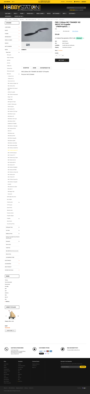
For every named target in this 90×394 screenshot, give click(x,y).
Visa (44, 351)
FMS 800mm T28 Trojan (12, 118)
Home (6, 19)
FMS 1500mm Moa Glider (12, 145)
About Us (34, 367)
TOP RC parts (9, 204)
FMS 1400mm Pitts (11, 85)
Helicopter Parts (9, 227)
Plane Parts (15, 19)
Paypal (41, 351)
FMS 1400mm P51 (11, 109)
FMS (6, 295)
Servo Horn (8, 244)
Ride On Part (8, 254)
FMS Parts (22, 19)
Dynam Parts (9, 207)
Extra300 (9, 184)
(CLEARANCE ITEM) (10, 257)
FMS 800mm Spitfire (11, 140)
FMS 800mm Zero (11, 133)
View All (8, 301)
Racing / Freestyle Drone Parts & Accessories (12, 237)
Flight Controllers (10, 57)
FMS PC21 (10, 130)
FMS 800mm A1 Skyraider (12, 126)
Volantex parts (10, 202)
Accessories (8, 16)
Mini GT (6, 297)
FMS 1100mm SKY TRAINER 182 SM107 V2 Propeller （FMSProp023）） (52, 19)
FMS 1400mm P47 (11, 164)
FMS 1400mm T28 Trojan (12, 111)
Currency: (79, 388)
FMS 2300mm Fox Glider (12, 186)
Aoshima (6, 292)
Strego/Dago (10, 99)
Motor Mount (9, 221)
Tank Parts (8, 247)
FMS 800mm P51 (11, 116)
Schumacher (7, 284)
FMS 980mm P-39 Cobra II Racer (12, 89)
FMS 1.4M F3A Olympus (12, 152)
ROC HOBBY (9, 199)
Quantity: (56, 53)
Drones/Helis (30, 13)
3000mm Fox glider (11, 92)
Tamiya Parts (9, 68)
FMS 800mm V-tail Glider (12, 143)
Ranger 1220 (10, 96)
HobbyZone (9, 65)
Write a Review (75, 31)
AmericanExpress (51, 351)
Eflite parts (9, 54)
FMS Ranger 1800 (11, 191)
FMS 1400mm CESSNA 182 (13, 83)
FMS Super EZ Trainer (12, 101)
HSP (5, 290)
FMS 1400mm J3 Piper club (13, 172)
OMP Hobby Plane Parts (11, 196)
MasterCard (48, 351)
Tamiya (6, 280)
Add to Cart (9, 330)
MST (6, 288)
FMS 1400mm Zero (11, 174)
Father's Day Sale (19, 16)
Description (26, 67)
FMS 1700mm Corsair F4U (13, 179)
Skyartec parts (10, 210)
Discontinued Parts (10, 223)
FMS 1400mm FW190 (12, 128)
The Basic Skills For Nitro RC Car (73, 350)
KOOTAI (8, 63)
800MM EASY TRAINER (12, 123)
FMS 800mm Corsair (11, 113)
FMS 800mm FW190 (11, 121)
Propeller (8, 218)
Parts (64, 13)
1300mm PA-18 (11, 78)
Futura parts (10, 194)
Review (34, 67)
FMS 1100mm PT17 (11, 155)
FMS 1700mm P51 (11, 176)
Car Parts (8, 230)
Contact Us (34, 365)
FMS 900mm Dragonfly (12, 138)
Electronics (72, 13)
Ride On (48, 13)
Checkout (83, 1)
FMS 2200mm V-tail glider (12, 181)
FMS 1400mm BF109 (12, 162)
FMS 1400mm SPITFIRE (12, 169)
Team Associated (8, 282)
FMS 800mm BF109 (11, 135)
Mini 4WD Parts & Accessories (12, 250)
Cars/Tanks (7, 13)
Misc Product (8, 266)
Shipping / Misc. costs (9, 321)
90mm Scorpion (11, 106)
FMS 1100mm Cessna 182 (31, 19)
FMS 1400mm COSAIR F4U (13, 147)
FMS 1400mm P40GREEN (12, 167)
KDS (5, 299)
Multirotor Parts (9, 233)
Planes (21, 13)
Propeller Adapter (10, 215)
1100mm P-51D (11, 76)
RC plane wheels (10, 213)
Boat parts (8, 241)
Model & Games (40, 13)
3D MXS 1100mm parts (12, 104)
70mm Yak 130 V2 (11, 81)
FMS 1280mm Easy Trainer (13, 157)
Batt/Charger (56, 13)
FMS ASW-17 (10, 189)
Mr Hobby (6, 286)
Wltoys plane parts (10, 71)
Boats (15, 13)
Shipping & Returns (35, 364)
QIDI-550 (8, 60)
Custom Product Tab (45, 67)
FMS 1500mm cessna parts (13, 94)
